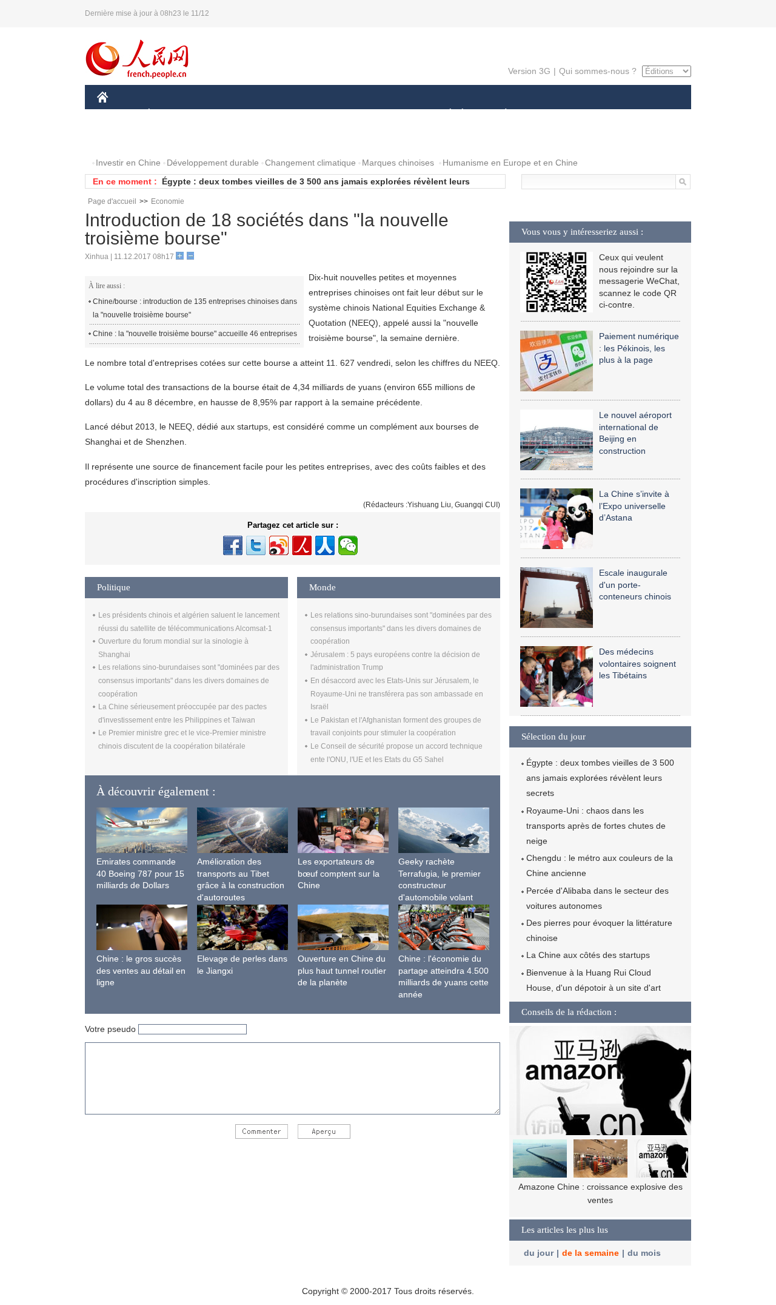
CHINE (118, 114)
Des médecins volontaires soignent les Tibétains (637, 663)
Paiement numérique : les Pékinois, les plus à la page (639, 348)
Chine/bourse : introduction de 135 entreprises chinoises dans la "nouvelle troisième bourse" (195, 308)
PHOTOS (122, 138)
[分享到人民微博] (302, 545)
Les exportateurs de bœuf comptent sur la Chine (339, 873)
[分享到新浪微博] (279, 545)
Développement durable (213, 162)
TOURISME (601, 114)
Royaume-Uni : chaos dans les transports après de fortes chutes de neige (596, 826)
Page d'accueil (112, 201)
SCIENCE (334, 114)
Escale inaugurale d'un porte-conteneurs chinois (635, 584)
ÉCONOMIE (172, 114)
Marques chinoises (398, 162)
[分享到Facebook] (232, 545)
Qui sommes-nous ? (598, 71)
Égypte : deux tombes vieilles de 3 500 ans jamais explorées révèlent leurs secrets (600, 778)
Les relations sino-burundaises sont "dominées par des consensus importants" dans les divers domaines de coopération (188, 680)
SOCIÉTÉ (444, 114)
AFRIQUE (279, 114)
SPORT (549, 114)
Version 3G (529, 71)
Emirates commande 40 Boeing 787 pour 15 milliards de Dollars (140, 873)
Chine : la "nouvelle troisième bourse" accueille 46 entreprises (195, 333)
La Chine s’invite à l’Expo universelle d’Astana (634, 505)
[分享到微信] (348, 545)
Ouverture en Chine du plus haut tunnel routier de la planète (342, 970)
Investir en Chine (128, 162)
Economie (167, 201)
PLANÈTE (499, 114)
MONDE (228, 114)
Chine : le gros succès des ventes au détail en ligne (141, 970)
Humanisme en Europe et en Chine (510, 162)
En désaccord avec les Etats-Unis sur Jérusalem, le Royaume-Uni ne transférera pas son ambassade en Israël (396, 693)
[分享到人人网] (325, 545)
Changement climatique (310, 162)
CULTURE (389, 114)
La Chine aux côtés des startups (588, 955)
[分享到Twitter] (256, 545)
